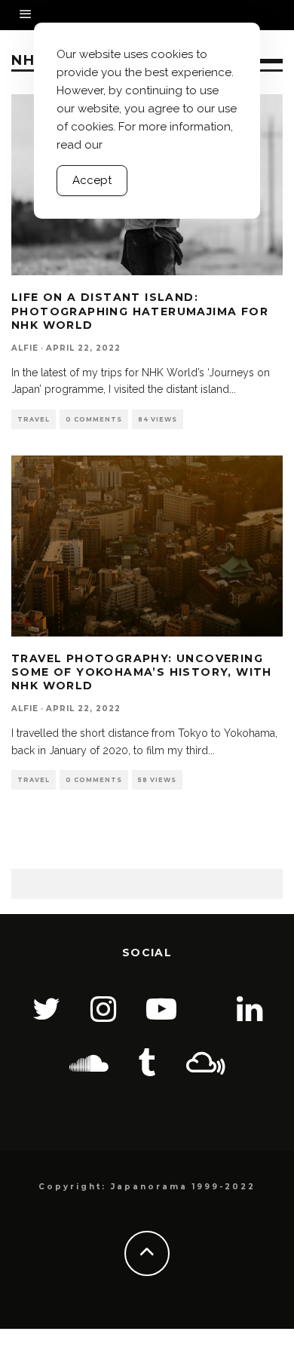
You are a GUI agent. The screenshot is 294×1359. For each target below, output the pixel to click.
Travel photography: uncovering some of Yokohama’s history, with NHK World (141, 672)
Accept (92, 180)
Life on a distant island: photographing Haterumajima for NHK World (139, 310)
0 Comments (94, 419)
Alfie (24, 348)
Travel (33, 419)
